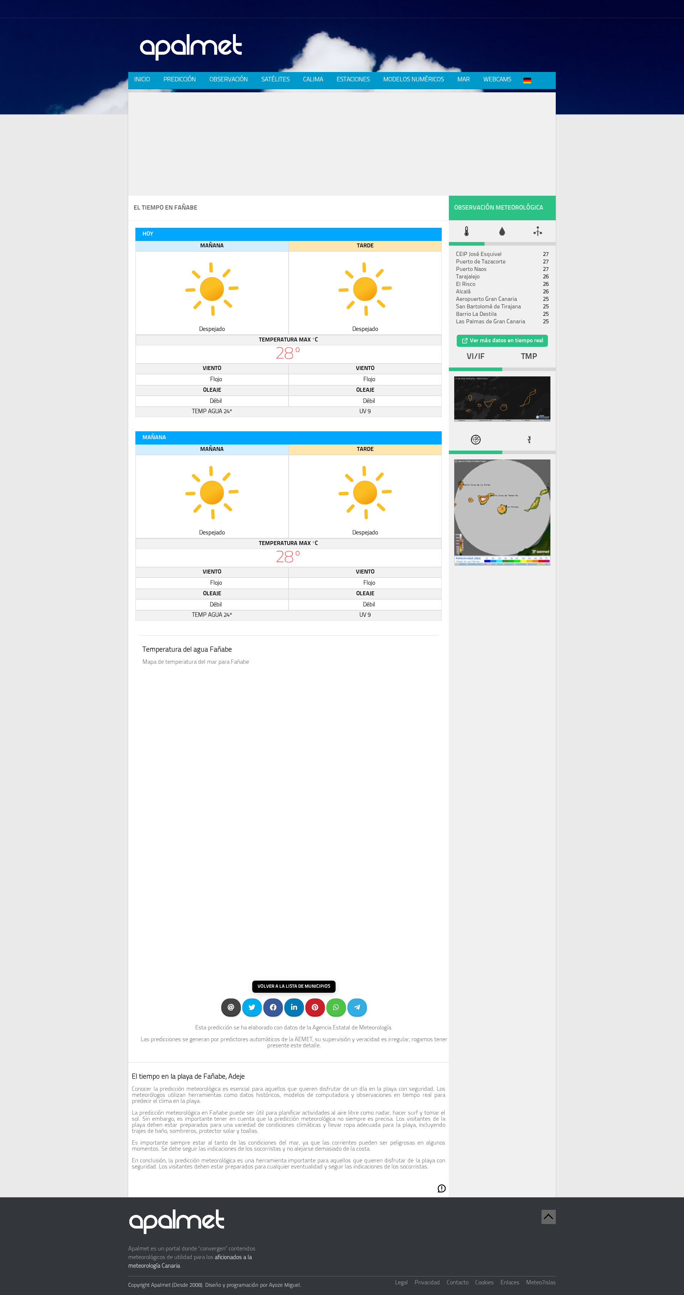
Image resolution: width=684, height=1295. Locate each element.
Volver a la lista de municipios (294, 986)
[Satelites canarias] (502, 420)
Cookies (484, 1283)
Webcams (497, 80)
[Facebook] (273, 1007)
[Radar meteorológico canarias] (502, 564)
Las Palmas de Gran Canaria (490, 322)
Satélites (275, 80)
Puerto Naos (471, 269)
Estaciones (353, 80)
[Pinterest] (315, 1007)
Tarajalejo (468, 277)
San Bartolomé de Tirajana (488, 307)
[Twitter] (252, 1007)
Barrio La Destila (476, 314)
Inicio (142, 80)
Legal (401, 1283)
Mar (463, 80)
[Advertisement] (342, 142)
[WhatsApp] (336, 1007)
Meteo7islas (541, 1283)
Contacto (457, 1283)
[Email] (231, 1007)
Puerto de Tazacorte (481, 262)
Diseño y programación (232, 1285)
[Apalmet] (191, 63)
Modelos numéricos (413, 80)
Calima (313, 80)
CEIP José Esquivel (479, 254)
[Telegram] (357, 1007)
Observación (228, 80)
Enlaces (510, 1283)
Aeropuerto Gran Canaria (486, 299)
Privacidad (427, 1283)
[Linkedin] (294, 1007)
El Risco (465, 284)
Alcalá (463, 292)
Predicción (180, 80)
